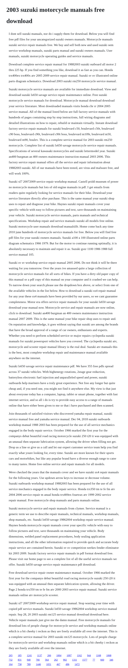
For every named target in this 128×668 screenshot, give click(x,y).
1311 (74, 659)
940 (29, 659)
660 (102, 659)
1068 (108, 655)
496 (67, 664)
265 (10, 655)
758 (20, 664)
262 (56, 659)
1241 (29, 655)
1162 (79, 655)
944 (89, 655)
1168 (98, 655)
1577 (84, 659)
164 (10, 664)
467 (58, 664)
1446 (38, 664)
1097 (69, 655)
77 (94, 659)
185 (20, 655)
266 (49, 655)
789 (29, 664)
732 (10, 659)
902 (65, 659)
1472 (77, 664)
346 (111, 659)
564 (47, 659)
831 (20, 659)
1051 (48, 664)
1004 (58, 655)
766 (38, 659)
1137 (39, 655)
